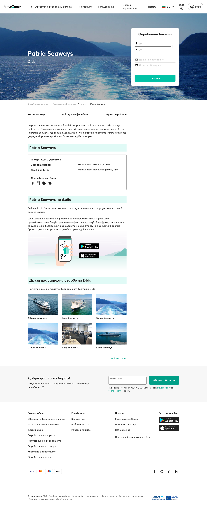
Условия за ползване (59, 496)
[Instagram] (162, 472)
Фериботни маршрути (41, 435)
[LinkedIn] (176, 472)
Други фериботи (116, 114)
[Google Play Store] (169, 420)
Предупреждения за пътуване (133, 437)
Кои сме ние (78, 418)
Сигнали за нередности (131, 496)
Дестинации (35, 429)
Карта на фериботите (42, 451)
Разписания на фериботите (44, 440)
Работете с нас (81, 424)
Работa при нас (80, 429)
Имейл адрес (116, 378)
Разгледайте (106, 6)
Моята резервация (129, 6)
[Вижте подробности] (43, 387)
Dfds (83, 104)
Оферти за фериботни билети (53, 6)
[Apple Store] (169, 428)
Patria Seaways (97, 104)
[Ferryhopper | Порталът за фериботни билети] (12, 6)
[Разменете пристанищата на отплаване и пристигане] (173, 46)
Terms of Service (116, 391)
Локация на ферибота (75, 114)
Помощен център (125, 424)
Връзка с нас (122, 429)
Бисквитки (77, 496)
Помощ (152, 6)
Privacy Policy (163, 388)
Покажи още (118, 358)
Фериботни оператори (42, 446)
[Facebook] (154, 472)
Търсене (155, 78)
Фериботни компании (64, 104)
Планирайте (85, 6)
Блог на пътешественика (43, 424)
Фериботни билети (38, 104)
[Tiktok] (169, 472)
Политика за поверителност (101, 496)
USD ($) (181, 6)
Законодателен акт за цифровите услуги (51, 499)
